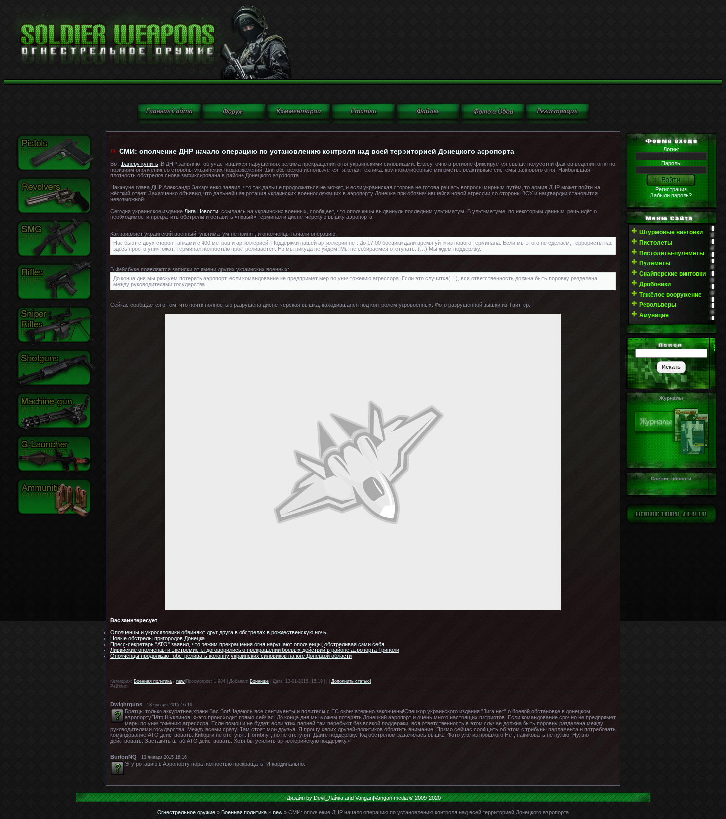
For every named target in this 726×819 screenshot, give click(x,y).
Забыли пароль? (671, 195)
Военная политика (153, 681)
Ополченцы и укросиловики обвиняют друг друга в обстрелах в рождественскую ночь (218, 632)
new (180, 681)
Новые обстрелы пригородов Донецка (157, 638)
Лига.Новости (201, 211)
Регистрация (671, 189)
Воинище (259, 681)
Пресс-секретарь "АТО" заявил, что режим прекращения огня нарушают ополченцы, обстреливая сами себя (247, 644)
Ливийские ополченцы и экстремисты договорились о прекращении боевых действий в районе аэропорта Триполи (254, 650)
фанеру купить (139, 164)
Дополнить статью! (351, 681)
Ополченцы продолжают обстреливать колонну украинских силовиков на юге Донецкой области (231, 656)
